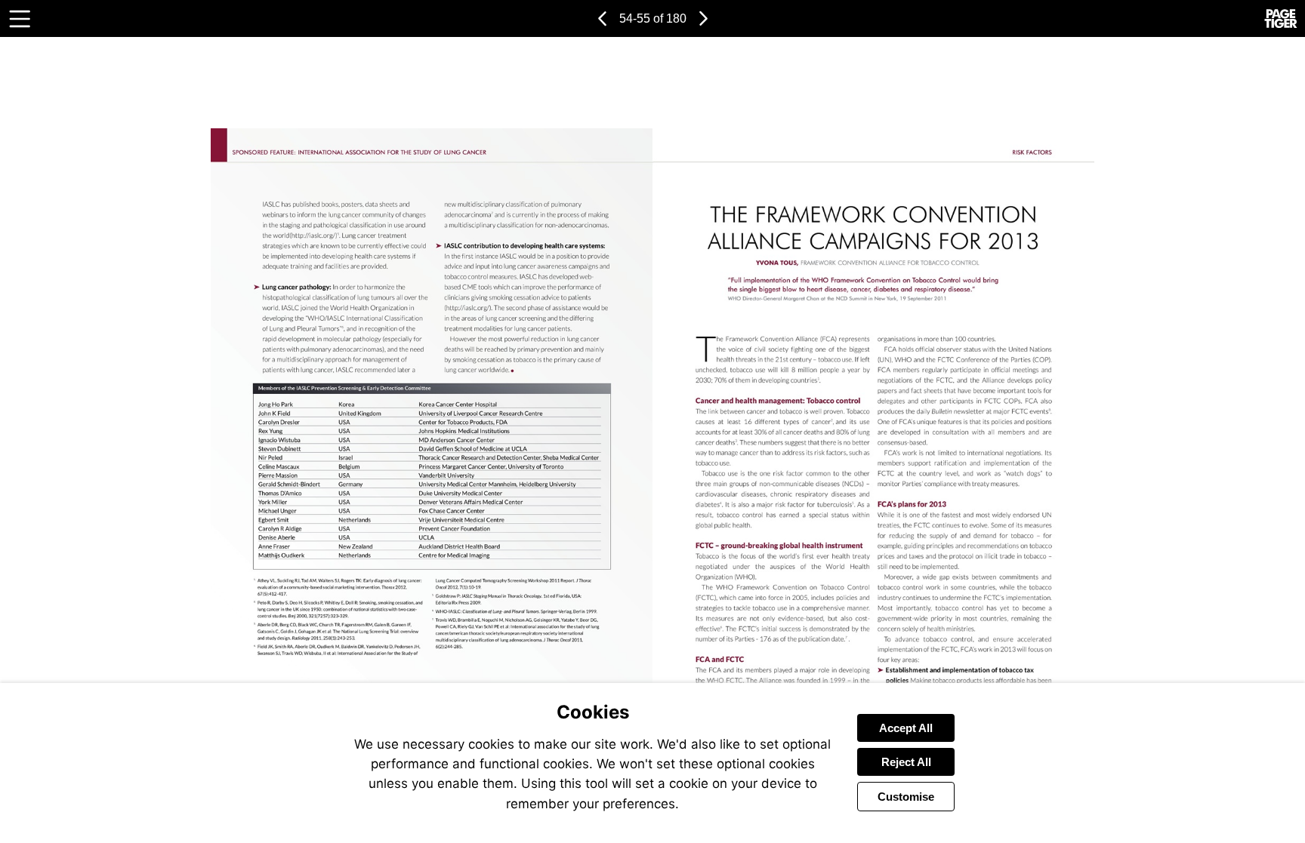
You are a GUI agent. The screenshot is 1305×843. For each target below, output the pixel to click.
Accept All (906, 727)
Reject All (906, 761)
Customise (906, 796)
